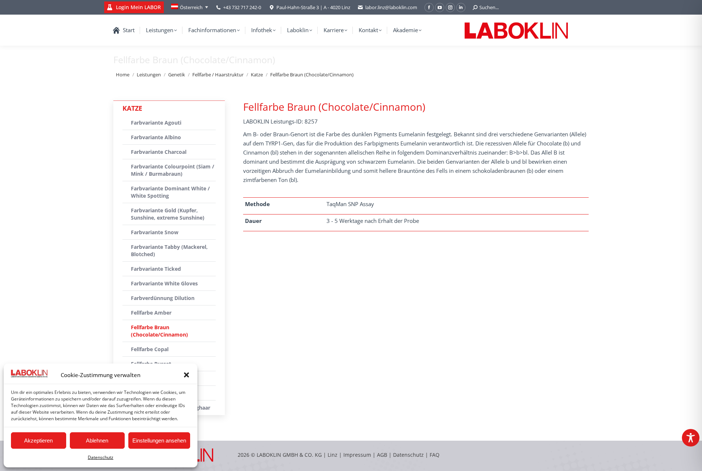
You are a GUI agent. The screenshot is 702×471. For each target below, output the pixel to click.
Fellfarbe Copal (150, 349)
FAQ (434, 454)
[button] (186, 375)
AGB (383, 454)
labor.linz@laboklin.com (391, 7)
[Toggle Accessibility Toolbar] (690, 437)
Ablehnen (97, 440)
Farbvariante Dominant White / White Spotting (170, 192)
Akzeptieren (38, 440)
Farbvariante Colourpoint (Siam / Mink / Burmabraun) (172, 170)
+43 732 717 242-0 (242, 7)
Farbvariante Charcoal (158, 151)
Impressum (357, 454)
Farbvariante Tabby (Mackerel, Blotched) (169, 250)
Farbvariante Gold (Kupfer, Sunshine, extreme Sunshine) (167, 214)
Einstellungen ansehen (159, 440)
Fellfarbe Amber (151, 312)
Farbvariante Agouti (156, 122)
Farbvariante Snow (154, 232)
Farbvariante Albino (156, 137)
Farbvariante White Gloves (164, 283)
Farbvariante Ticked (156, 268)
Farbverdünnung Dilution (163, 298)
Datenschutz (100, 457)
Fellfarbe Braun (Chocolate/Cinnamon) (159, 331)
